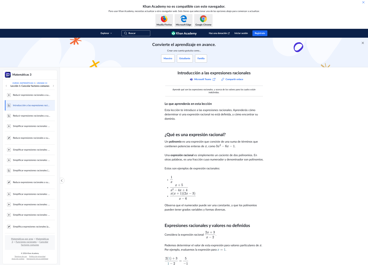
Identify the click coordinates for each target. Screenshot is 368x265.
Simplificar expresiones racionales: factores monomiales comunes (31, 126)
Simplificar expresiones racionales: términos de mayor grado (31, 204)
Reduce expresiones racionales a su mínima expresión (31, 182)
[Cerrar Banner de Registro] (363, 43)
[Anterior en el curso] (6, 86)
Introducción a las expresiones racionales (31, 105)
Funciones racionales (26, 242)
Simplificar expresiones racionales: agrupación (31, 194)
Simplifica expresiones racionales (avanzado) (31, 227)
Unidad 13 (42, 83)
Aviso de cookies (18, 259)
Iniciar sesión (241, 33)
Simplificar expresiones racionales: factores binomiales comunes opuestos (31, 160)
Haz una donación (218, 33)
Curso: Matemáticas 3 (24, 83)
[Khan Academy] (184, 33)
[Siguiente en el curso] (53, 86)
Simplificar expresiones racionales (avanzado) (31, 170)
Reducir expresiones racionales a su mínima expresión (31, 95)
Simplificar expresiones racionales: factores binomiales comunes (31, 150)
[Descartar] (363, 2)
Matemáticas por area (22, 239)
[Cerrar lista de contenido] (62, 180)
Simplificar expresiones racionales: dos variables (31, 215)
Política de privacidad (37, 256)
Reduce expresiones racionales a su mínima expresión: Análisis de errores (31, 138)
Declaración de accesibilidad (37, 259)
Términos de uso (21, 256)
